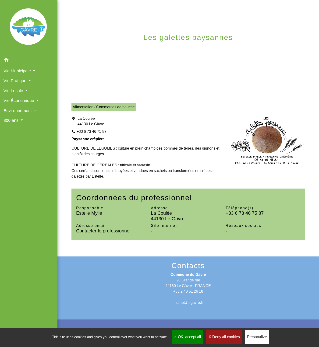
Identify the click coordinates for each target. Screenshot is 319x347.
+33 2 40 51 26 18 (188, 291)
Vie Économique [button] (19, 100)
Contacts (188, 265)
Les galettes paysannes (256, 49)
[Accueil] (29, 27)
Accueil (99, 49)
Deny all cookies (225, 337)
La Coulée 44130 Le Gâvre (91, 121)
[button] (29, 60)
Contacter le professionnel (103, 230)
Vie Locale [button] (14, 90)
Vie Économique (133, 49)
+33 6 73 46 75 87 (91, 131)
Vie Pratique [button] (16, 80)
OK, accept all (189, 337)
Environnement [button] (18, 110)
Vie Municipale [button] (18, 71)
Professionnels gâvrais (189, 49)
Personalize (257, 337)
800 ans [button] (12, 120)
